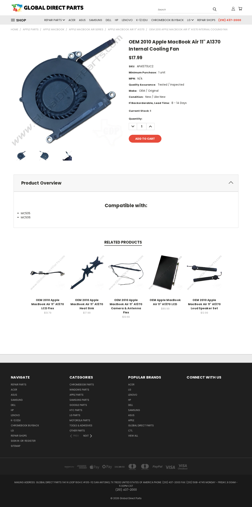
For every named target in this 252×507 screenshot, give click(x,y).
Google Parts (78, 405)
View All (133, 435)
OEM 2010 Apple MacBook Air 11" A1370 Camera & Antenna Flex (126, 306)
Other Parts (77, 430)
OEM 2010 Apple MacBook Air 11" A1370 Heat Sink (86, 304)
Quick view (47, 268)
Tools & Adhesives (80, 425)
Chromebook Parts (81, 384)
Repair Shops (206, 20)
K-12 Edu (142, 20)
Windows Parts (79, 389)
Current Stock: (140, 111)
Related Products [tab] (123, 242)
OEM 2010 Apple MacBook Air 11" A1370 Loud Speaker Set (204, 304)
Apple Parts (76, 394)
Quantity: (135, 119)
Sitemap (15, 446)
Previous (241, 495)
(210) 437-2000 (229, 20)
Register (30, 440)
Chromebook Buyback (167, 20)
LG (189, 20)
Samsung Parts (79, 400)
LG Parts (74, 415)
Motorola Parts (79, 420)
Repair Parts (53, 20)
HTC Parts (75, 410)
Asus (82, 20)
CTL (130, 430)
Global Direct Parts (141, 425)
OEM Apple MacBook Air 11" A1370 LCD (165, 302)
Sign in (15, 440)
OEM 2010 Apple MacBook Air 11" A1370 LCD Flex (47, 304)
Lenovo (127, 20)
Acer (72, 20)
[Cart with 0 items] (240, 9)
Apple (131, 420)
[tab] (126, 183)
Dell (108, 20)
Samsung (95, 20)
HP (116, 20)
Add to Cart (48, 275)
